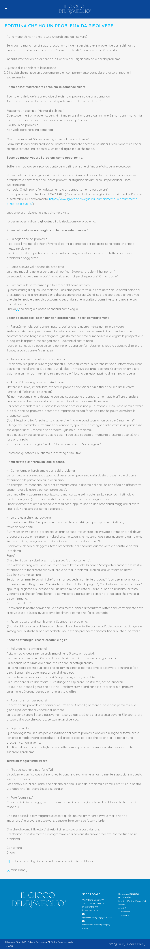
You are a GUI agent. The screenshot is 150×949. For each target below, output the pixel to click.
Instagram (125, 915)
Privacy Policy (116, 944)
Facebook (125, 911)
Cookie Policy (136, 944)
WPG (10, 946)
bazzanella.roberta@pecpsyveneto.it (96, 926)
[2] (51, 769)
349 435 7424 (91, 910)
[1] (17, 309)
